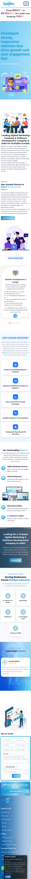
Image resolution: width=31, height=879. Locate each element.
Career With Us (8, 830)
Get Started (8, 218)
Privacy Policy (7, 837)
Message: (6, 753)
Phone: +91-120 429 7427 (10, 852)
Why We (5, 816)
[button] (8, 323)
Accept (7, 876)
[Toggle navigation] (26, 3)
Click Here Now (16, 791)
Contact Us (15, 560)
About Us (6, 812)
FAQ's (5, 823)
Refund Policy (7, 841)
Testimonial (6, 819)
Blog (4, 826)
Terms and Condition (9, 844)
